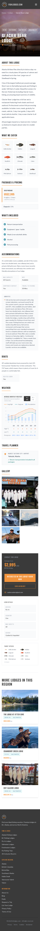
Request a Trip (7, 902)
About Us (5, 893)
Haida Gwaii (6, 876)
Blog (3, 896)
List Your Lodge (7, 905)
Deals (4, 899)
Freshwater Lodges (8, 847)
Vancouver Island (8, 880)
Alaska (4, 864)
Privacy (10, 924)
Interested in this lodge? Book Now (20, 578)
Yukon (4, 883)
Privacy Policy (6, 908)
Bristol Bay (5, 870)
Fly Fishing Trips (7, 851)
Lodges (10, 13)
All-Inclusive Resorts (9, 854)
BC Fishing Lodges (8, 838)
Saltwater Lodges (8, 844)
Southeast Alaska (8, 873)
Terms (16, 924)
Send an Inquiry (20, 586)
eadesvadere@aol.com (15, 592)
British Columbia (7, 867)
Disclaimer (29, 924)
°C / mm (27, 398)
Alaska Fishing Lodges (9, 835)
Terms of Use (6, 912)
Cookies (21, 924)
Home (4, 13)
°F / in (33, 398)
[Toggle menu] (36, 4)
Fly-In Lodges (6, 841)
